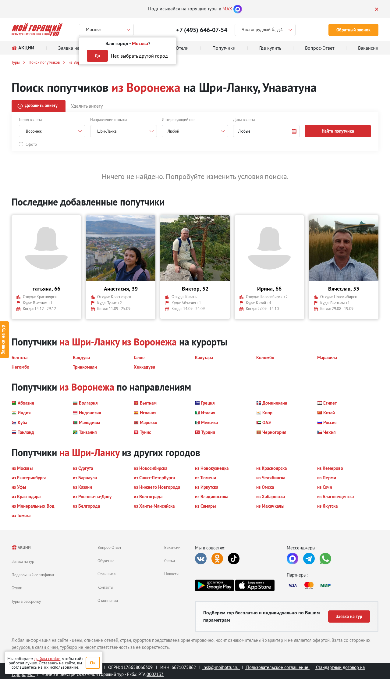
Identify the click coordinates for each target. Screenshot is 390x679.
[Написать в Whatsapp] (325, 558)
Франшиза (106, 573)
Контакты (105, 587)
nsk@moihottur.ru (221, 667)
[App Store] (254, 585)
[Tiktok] (233, 558)
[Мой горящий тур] (37, 29)
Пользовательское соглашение (277, 667)
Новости (171, 573)
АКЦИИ (24, 547)
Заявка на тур (23, 561)
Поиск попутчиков (44, 62)
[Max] (237, 8)
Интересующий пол (179, 119)
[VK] (201, 558)
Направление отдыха (108, 119)
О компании (108, 600)
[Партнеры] (332, 585)
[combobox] (195, 131)
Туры (16, 62)
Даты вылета (244, 119)
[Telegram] (309, 558)
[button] (266, 131)
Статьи (169, 560)
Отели (17, 587)
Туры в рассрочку (26, 601)
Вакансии (172, 547)
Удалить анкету (87, 106)
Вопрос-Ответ (109, 547)
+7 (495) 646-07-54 (201, 30)
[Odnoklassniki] (217, 558)
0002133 (155, 674)
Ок (93, 662)
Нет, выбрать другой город (139, 56)
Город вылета (30, 119)
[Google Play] (214, 585)
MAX (227, 8)
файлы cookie (47, 658)
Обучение (106, 560)
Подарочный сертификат (33, 574)
